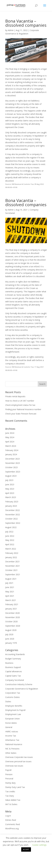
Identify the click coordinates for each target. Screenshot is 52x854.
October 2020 (11, 621)
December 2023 (12, 458)
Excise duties (11, 723)
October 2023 (11, 467)
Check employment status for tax (20, 405)
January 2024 (11, 454)
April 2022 (9, 544)
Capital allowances (13, 671)
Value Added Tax (12, 800)
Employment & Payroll (15, 710)
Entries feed (10, 820)
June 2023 (9, 484)
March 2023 (10, 497)
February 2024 (11, 450)
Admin (11, 30)
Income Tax (10, 735)
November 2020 (12, 617)
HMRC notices (11, 731)
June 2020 (9, 638)
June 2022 (9, 536)
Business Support (13, 667)
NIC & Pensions (12, 748)
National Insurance (13, 744)
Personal (9, 778)
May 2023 (9, 488)
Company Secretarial (14, 680)
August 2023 (11, 476)
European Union (12, 718)
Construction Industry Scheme (18, 684)
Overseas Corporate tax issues (19, 757)
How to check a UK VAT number (19, 400)
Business (9, 663)
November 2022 (12, 514)
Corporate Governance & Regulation (21, 688)
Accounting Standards (15, 654)
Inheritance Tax (12, 740)
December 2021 (12, 561)
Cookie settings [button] (39, 844)
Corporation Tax (12, 693)
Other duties (10, 753)
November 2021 (12, 566)
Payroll (8, 770)
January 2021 (11, 608)
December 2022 (12, 510)
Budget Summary (13, 658)
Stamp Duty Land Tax (15, 787)
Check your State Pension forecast (20, 413)
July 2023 (9, 480)
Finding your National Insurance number (23, 409)
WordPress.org (12, 828)
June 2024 (9, 433)
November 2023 (12, 463)
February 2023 (11, 501)
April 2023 (9, 493)
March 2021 (10, 600)
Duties (8, 701)
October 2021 (11, 570)
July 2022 (9, 531)
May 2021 (9, 591)
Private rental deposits (15, 396)
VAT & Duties (11, 804)
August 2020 (11, 630)
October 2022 (11, 518)
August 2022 (11, 527)
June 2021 (9, 587)
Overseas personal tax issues (18, 761)
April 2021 (9, 596)
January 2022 (11, 557)
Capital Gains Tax (13, 675)
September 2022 (12, 523)
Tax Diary (9, 795)
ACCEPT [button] (26, 849)
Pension (8, 774)
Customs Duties (12, 697)
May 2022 (9, 540)
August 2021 (11, 578)
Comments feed (12, 824)
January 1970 (11, 643)
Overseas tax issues (14, 765)
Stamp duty (10, 783)
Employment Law (13, 714)
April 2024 (9, 441)
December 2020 (12, 613)
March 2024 (10, 446)
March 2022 (10, 548)
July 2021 (9, 583)
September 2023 (12, 471)
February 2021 (11, 604)
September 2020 (12, 625)
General (8, 727)
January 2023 (11, 506)
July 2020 (9, 634)
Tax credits (10, 791)
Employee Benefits (13, 705)
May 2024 (9, 437)
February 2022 (11, 553)
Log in (8, 815)
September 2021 (12, 574)
